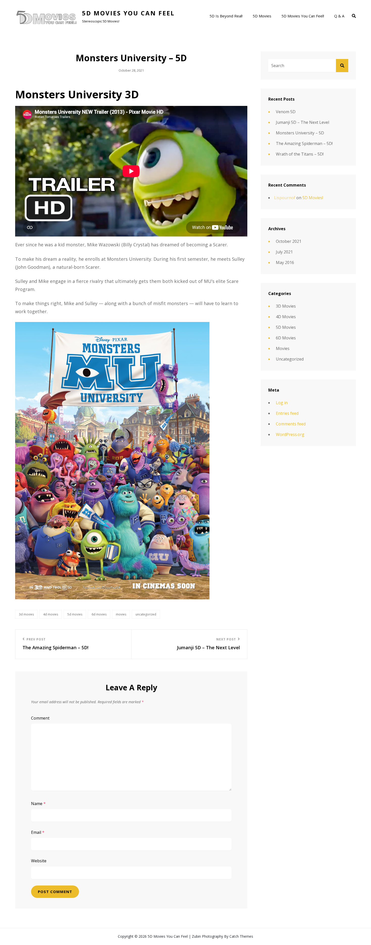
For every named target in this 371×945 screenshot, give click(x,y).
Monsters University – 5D (300, 133)
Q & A (339, 15)
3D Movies (26, 614)
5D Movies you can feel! (302, 15)
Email (37, 832)
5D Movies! (312, 197)
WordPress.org (290, 434)
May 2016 (285, 262)
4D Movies (50, 614)
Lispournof (284, 197)
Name (38, 803)
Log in (282, 402)
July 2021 (284, 252)
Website (38, 861)
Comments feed (291, 424)
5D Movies (74, 614)
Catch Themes (241, 936)
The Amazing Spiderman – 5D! (304, 143)
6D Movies (99, 614)
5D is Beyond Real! (226, 15)
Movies (121, 614)
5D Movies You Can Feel (128, 13)
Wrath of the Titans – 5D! (300, 154)
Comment (40, 718)
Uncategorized (146, 614)
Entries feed (287, 413)
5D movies (262, 15)
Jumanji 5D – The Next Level (302, 122)
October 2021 (288, 241)
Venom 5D (286, 111)
